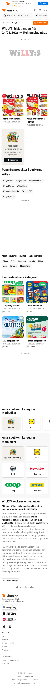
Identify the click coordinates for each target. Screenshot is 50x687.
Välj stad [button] (43, 15)
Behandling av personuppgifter (25, 683)
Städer (4, 646)
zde (37, 523)
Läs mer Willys (10, 580)
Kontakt (5, 639)
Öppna (43, 3)
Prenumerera (42, 23)
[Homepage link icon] (17, 587)
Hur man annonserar (10, 660)
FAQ (4, 636)
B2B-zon (5, 663)
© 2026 (25, 673)
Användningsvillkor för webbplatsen (25, 680)
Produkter (6, 650)
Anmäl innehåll (8, 643)
